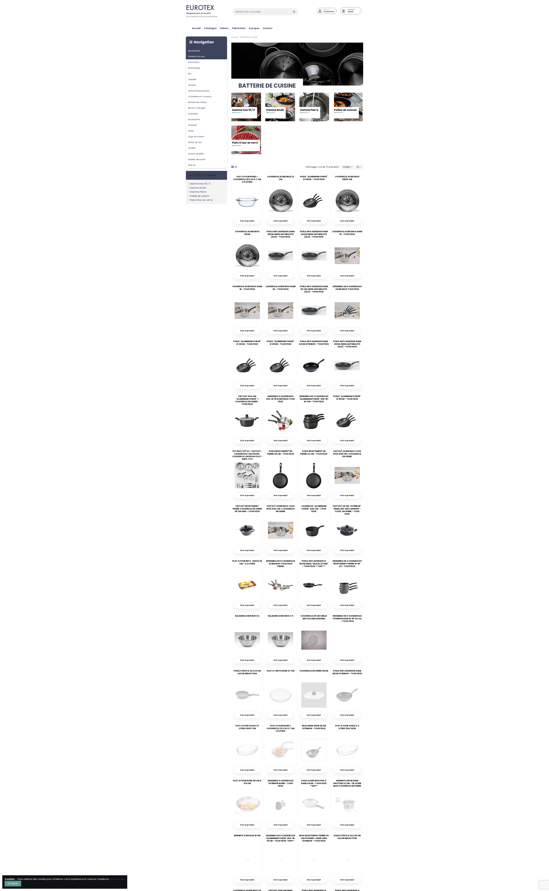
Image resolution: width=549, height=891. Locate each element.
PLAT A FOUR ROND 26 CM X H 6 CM (247, 782)
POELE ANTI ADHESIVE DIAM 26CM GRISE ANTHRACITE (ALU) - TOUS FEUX (347, 344)
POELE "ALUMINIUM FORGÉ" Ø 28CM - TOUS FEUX (314, 178)
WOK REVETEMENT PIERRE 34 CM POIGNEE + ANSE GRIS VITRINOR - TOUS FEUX (314, 838)
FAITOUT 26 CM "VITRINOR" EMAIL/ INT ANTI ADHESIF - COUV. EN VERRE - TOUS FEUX (347, 510)
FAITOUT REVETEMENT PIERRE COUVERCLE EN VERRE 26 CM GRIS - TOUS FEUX (247, 509)
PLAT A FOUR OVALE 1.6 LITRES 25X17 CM (247, 727)
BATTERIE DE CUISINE (202, 175)
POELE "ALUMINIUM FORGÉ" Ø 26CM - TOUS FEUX (281, 342)
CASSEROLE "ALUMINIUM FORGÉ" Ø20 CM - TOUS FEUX (313, 509)
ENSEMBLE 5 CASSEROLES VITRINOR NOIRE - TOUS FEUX (281, 783)
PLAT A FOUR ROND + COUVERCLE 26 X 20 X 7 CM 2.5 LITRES (247, 179)
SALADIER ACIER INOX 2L (247, 615)
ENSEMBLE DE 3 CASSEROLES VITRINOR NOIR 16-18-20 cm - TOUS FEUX (347, 618)
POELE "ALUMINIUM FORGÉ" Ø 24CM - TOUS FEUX (247, 342)
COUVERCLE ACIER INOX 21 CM (280, 178)
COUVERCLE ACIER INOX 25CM (247, 233)
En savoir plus (117, 879)
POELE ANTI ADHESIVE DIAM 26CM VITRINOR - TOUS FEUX (347, 672)
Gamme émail (275, 111)
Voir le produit (247, 221)
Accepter (12, 883)
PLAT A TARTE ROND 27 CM (280, 670)
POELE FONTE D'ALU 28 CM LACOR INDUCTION (347, 837)
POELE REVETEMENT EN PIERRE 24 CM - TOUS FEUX (313, 452)
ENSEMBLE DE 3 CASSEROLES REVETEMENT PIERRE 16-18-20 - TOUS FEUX (347, 564)
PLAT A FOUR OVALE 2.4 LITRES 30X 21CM (347, 727)
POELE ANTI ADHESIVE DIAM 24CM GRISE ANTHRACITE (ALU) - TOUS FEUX (314, 234)
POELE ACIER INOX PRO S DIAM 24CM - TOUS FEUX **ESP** (314, 783)
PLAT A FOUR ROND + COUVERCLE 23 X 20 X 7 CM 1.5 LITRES (280, 728)
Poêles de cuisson (345, 111)
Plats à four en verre (245, 143)
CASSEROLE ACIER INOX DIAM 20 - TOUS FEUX (281, 287)
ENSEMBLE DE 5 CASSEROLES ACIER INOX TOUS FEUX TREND (280, 564)
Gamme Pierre (309, 111)
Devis (350, 12)
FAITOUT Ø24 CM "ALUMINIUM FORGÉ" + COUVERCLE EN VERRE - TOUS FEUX (247, 400)
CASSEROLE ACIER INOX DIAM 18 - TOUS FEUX (347, 233)
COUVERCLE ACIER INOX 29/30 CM (347, 178)
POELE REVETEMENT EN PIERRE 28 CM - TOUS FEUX (280, 452)
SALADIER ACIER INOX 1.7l (280, 615)
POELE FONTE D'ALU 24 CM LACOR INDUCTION (247, 672)
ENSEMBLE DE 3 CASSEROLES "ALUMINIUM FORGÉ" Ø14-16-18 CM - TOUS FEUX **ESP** (280, 838)
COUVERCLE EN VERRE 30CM (314, 670)
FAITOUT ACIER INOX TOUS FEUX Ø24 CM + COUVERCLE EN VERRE (280, 509)
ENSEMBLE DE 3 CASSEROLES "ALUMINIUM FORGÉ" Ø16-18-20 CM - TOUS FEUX (314, 399)
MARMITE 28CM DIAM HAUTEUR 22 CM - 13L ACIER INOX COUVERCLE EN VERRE (347, 783)
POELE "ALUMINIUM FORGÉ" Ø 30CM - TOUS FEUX (347, 397)
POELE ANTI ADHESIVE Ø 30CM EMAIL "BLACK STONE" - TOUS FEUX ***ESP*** (314, 564)
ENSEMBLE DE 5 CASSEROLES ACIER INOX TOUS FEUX (347, 287)
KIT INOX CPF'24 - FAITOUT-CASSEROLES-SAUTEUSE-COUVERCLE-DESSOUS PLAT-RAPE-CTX (247, 455)
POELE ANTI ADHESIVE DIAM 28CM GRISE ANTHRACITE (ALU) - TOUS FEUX (280, 234)
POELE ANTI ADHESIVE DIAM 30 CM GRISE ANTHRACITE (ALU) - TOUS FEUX (314, 289)
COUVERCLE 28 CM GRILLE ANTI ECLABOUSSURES (314, 617)
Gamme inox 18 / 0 (243, 111)
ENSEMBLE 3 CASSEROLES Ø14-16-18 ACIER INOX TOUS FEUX (280, 399)
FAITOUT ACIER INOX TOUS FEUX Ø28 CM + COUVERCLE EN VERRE (347, 454)
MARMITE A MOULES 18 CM (247, 835)
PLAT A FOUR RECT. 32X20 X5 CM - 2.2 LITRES (247, 562)
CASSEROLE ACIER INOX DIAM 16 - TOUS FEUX (247, 287)
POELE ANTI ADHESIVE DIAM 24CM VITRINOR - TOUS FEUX (314, 342)
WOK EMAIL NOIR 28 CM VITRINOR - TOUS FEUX (314, 727)
